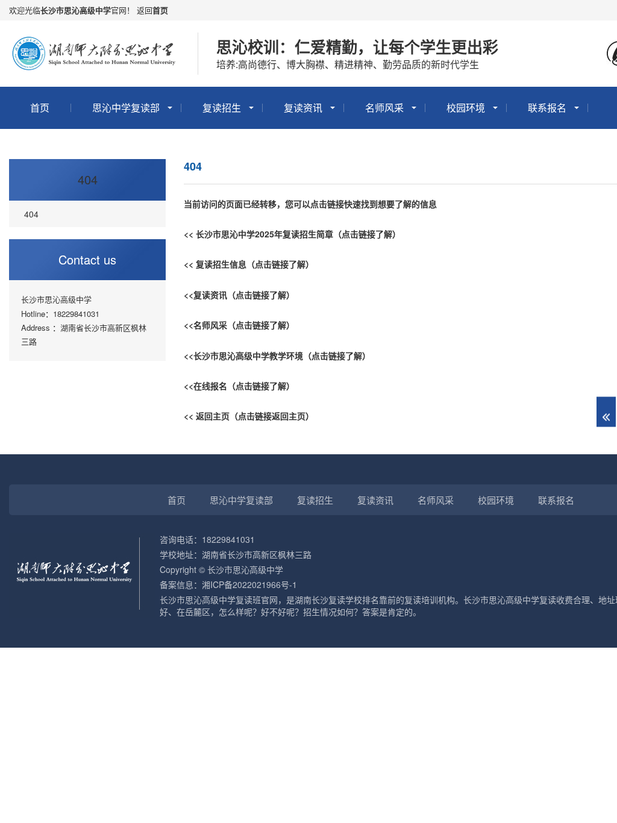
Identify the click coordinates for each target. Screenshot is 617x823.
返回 (144, 10)
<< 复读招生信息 (215, 264)
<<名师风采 (205, 325)
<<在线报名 (205, 386)
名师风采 (384, 107)
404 (88, 179)
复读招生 (221, 107)
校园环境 (465, 107)
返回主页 (213, 416)
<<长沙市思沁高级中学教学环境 (243, 355)
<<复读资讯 (205, 295)
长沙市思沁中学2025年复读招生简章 (264, 234)
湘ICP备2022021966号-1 (249, 584)
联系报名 (547, 107)
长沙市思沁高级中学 (75, 10)
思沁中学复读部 (126, 107)
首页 (160, 10)
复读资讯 (303, 107)
